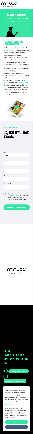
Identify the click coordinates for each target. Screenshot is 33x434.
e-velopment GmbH (22, 83)
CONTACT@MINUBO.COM (18, 371)
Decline (16, 426)
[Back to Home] (9, 6)
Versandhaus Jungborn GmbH (16, 48)
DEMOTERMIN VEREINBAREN (15, 381)
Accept (16, 422)
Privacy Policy (9, 404)
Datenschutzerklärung (13, 195)
